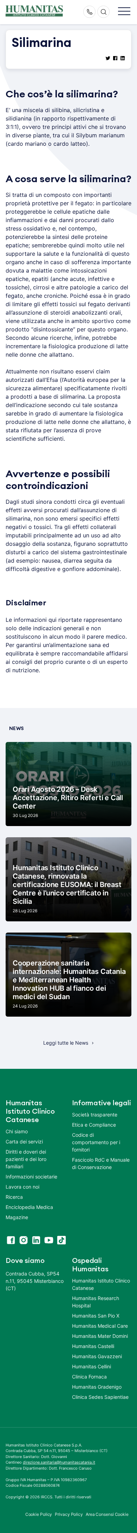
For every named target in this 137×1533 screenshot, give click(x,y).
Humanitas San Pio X (95, 1316)
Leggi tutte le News (65, 1043)
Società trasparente (94, 1115)
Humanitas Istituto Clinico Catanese (101, 1284)
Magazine (17, 1217)
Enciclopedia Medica (29, 1207)
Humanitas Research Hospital (95, 1301)
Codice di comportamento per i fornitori (96, 1142)
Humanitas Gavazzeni (97, 1356)
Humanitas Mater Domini (100, 1336)
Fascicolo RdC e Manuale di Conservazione (101, 1163)
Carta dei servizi (24, 1141)
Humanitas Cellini (91, 1366)
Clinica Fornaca (89, 1377)
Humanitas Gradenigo (97, 1387)
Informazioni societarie (31, 1177)
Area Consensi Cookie (107, 1514)
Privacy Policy (69, 1514)
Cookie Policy (38, 1514)
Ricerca (14, 1197)
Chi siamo (17, 1131)
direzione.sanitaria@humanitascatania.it (59, 1462)
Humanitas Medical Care (100, 1326)
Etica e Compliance (94, 1125)
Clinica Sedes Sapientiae (100, 1397)
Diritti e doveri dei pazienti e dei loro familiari (26, 1159)
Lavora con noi (22, 1187)
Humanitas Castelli (93, 1346)
